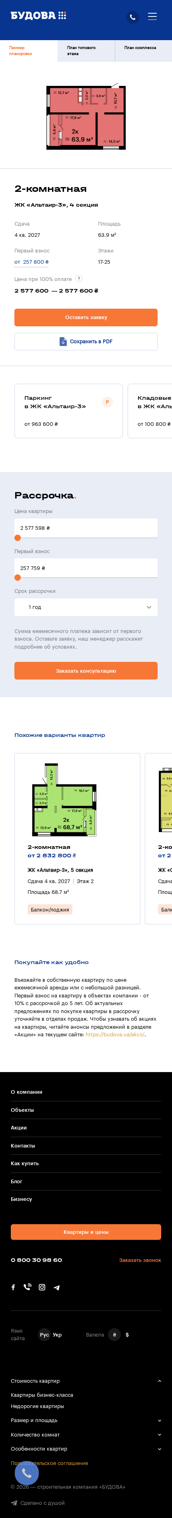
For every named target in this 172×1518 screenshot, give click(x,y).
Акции (19, 1127)
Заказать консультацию (86, 671)
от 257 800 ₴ (31, 262)
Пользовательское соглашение (49, 1463)
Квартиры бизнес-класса (42, 1395)
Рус (44, 1334)
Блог (16, 1181)
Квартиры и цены (86, 1232)
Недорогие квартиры (37, 1406)
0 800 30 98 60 (132, 17)
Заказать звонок (140, 1260)
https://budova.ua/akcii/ (115, 1034)
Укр (57, 1334)
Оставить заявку (86, 317)
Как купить (25, 1163)
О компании (26, 1092)
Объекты (22, 1110)
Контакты (23, 1145)
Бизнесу (21, 1199)
